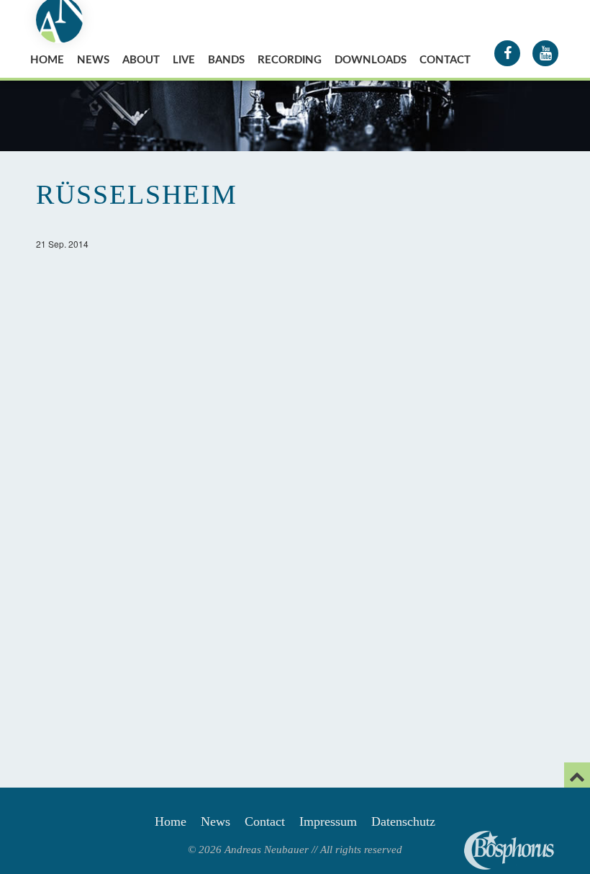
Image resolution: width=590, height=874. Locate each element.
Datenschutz (403, 821)
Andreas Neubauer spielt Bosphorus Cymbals (509, 850)
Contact (445, 60)
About (141, 60)
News (93, 60)
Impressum (328, 821)
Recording (290, 60)
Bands (226, 60)
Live (184, 60)
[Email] (577, 775)
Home (47, 60)
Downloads (371, 60)
